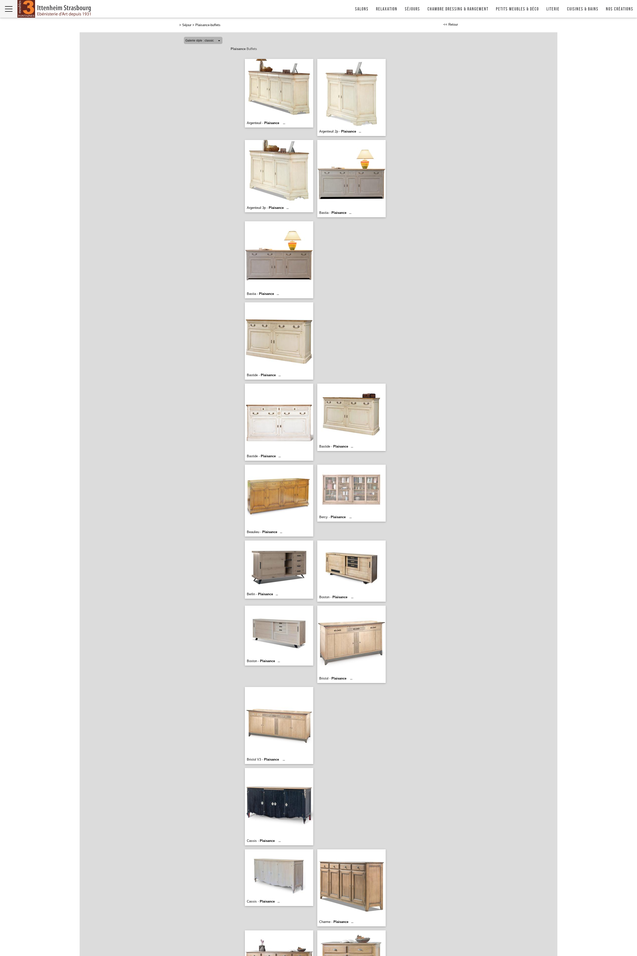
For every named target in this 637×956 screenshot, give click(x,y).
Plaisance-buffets (207, 25)
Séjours (412, 9)
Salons (362, 9)
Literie (553, 9)
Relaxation (386, 9)
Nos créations (619, 9)
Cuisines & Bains (582, 9)
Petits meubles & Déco (517, 9)
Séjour (186, 25)
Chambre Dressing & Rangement (457, 9)
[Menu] (8, 9)
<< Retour (450, 24)
